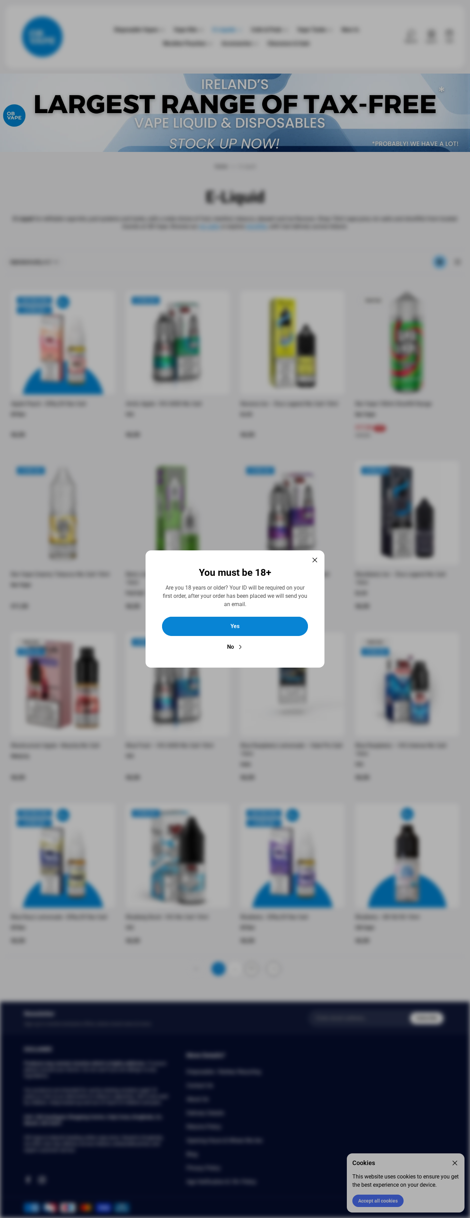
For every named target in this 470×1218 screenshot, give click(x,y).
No (230, 647)
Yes (235, 626)
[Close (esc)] (315, 560)
